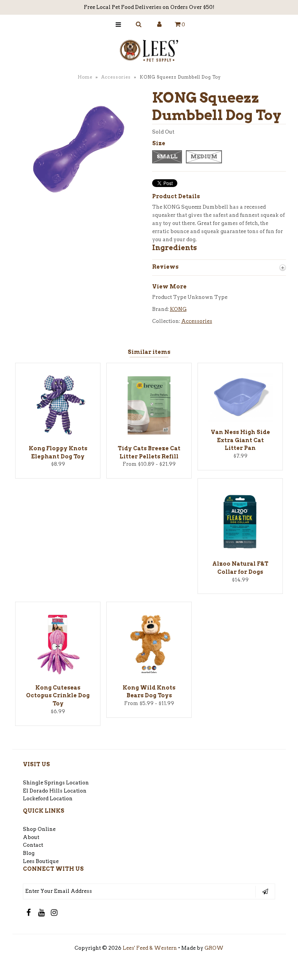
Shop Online (39, 829)
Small (167, 157)
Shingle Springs (44, 783)
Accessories (116, 77)
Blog (29, 853)
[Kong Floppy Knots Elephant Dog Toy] (57, 436)
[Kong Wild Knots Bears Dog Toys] (149, 675)
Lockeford (36, 798)
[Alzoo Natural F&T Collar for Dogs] (240, 551)
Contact (33, 845)
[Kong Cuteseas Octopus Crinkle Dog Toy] (57, 675)
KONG (178, 309)
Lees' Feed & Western (150, 948)
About (31, 837)
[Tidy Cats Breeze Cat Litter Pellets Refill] (149, 436)
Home (85, 77)
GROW (214, 948)
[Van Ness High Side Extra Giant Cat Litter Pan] (240, 420)
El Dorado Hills (42, 791)
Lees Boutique (41, 861)
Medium (204, 157)
